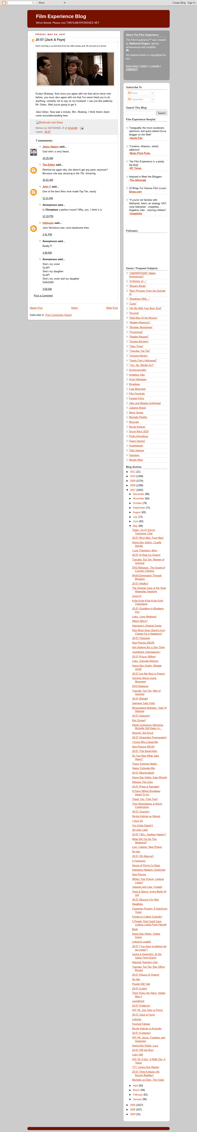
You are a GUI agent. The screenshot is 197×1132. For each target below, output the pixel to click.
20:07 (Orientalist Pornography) (149, 737)
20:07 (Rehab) (140, 698)
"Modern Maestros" (139, 322)
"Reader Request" (139, 336)
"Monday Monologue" (141, 327)
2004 (133, 1114)
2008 (133, 485)
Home (74, 308)
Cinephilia (136, 213)
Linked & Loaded (141, 941)
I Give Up (137, 821)
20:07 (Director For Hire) (145, 899)
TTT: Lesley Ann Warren (145, 1067)
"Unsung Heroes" (138, 355)
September (139, 507)
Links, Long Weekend (144, 616)
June (136, 521)
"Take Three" (136, 346)
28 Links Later (140, 830)
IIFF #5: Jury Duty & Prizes (147, 1010)
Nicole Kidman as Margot (146, 816)
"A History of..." (137, 281)
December (139, 494)
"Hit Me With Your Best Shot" (145, 308)
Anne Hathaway (138, 379)
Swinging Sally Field (143, 703)
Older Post (112, 308)
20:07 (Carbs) (139, 988)
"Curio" (133, 303)
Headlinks (137, 904)
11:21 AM (48, 198)
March (137, 1090)
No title (136, 851)
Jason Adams (51, 146)
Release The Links (142, 782)
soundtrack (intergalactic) (146, 652)
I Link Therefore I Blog (144, 550)
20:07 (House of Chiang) (145, 974)
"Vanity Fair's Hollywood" (143, 360)
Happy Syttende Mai (143, 768)
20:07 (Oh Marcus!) (143, 856)
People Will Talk (141, 984)
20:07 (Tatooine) (141, 638)
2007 (133, 490)
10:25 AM (48, 158)
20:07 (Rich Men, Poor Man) (148, 538)
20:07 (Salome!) (141, 716)
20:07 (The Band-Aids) (144, 751)
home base (132, 66)
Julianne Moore (137, 408)
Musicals (134, 422)
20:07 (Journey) (140, 811)
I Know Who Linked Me (145, 742)
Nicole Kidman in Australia (146, 1028)
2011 (133, 472)
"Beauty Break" (137, 286)
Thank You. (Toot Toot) (145, 799)
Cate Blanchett (137, 389)
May (136, 526)
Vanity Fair (136, 138)
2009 (133, 481)
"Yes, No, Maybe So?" (141, 365)
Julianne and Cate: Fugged (147, 887)
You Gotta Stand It (142, 825)
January (138, 1099)
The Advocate (138, 180)
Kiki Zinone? (139, 720)
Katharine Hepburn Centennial (148, 870)
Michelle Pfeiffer (138, 417)
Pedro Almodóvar (138, 436)
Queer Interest (137, 441)
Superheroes (136, 445)
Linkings (136, 1019)
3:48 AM (47, 252)
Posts (134, 93)
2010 (133, 476)
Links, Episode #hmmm (145, 661)
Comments (136, 99)
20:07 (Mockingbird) (143, 773)
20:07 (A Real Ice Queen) (146, 555)
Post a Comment (43, 295)
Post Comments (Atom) (58, 315)
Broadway (134, 384)
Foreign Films (136, 398)
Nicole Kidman (137, 427)
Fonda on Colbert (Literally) (147, 916)
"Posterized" (136, 332)
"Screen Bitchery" (139, 341)
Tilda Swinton (136, 450)
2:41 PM (47, 234)
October (138, 503)
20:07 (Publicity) (141, 1005)
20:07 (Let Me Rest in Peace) (148, 673)
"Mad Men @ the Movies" (143, 318)
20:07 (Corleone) (141, 1033)
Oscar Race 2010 (139, 431)
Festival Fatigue (141, 1024)
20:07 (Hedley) (140, 583)
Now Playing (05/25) (143, 643)
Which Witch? (140, 621)
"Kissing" (134, 313)
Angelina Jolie (137, 374)
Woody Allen (136, 460)
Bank (135, 929)
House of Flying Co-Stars (146, 865)
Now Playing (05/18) (143, 746)
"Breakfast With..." (139, 299)
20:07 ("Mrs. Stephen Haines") (149, 834)
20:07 (47, 132)
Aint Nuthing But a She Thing (148, 647)
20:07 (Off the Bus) (143, 1050)
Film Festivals (137, 393)
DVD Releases (140, 686)
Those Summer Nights (144, 764)
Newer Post (36, 308)
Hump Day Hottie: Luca (145, 1045)
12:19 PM (48, 216)
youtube (155, 66)
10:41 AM (48, 180)
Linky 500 (137, 1054)
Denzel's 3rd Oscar (142, 733)
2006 (133, 1105)
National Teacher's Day (145, 962)
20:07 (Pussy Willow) (144, 656)
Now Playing (139, 874)
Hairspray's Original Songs (147, 625)
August (137, 512)
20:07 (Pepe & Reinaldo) (145, 786)
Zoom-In (136, 596)
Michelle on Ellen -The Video (148, 1080)
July (135, 517)
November (139, 498)
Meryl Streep (136, 412)
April (136, 1085)
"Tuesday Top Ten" (139, 351)
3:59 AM (47, 289)
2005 (133, 1109)
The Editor (49, 164)
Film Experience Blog (61, 16)
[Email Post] (81, 128)
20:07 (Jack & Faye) (50, 39)
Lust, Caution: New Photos (147, 847)
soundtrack (138, 1001)
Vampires (134, 455)
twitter (143, 66)
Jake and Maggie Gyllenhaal (145, 403)
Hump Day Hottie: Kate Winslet (149, 777)
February (138, 1094)
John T (47, 186)
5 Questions (139, 861)
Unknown (48, 223)
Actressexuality (137, 370)
